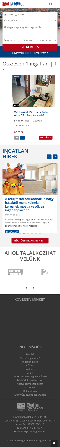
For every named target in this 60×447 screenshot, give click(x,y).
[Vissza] (49, 156)
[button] (54, 443)
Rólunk (30, 365)
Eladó (10, 14)
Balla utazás (30, 391)
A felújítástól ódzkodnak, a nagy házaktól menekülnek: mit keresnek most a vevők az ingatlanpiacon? (29, 204)
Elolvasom (12, 231)
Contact (31, 387)
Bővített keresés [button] (20, 53)
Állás (30, 372)
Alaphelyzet (40, 53)
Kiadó (21, 14)
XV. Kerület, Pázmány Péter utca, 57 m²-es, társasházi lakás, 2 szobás (31, 115)
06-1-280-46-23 (34, 427)
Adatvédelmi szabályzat (30, 383)
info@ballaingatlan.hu (33, 431)
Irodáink (30, 369)
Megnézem (45, 137)
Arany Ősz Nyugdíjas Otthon (30, 394)
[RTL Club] (16, 272)
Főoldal (30, 354)
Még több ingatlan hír (28, 240)
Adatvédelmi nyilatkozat (30, 380)
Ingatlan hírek (15, 153)
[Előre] (55, 156)
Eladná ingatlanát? (30, 358)
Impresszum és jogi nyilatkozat (30, 376)
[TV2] (44, 272)
